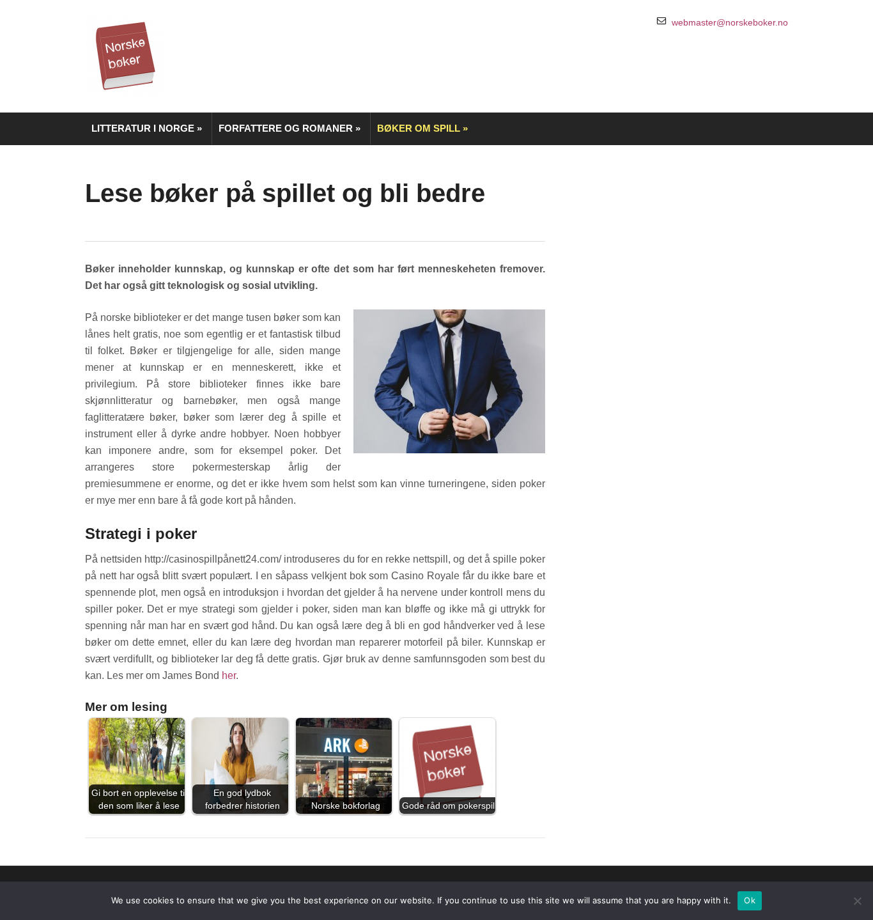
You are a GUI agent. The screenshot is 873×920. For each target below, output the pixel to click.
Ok (749, 900)
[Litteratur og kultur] (125, 55)
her (229, 675)
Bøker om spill (422, 128)
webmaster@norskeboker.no (730, 22)
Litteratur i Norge (146, 128)
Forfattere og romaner (289, 128)
